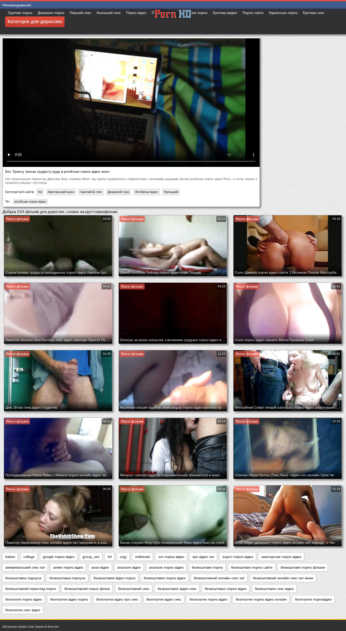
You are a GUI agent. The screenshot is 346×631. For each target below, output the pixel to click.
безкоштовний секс (133, 589)
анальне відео (129, 567)
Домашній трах (118, 192)
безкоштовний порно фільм (87, 589)
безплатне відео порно (69, 599)
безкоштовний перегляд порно (30, 589)
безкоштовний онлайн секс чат (219, 578)
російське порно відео (30, 201)
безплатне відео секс (163, 599)
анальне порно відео (166, 567)
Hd (40, 192)
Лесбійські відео (146, 192)
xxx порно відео (171, 557)
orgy (123, 557)
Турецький (171, 192)
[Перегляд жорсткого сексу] (173, 21)
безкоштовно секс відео (274, 589)
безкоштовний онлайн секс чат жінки (283, 578)
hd (110, 557)
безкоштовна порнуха (67, 578)
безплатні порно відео (23, 599)
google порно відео (58, 557)
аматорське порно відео (281, 557)
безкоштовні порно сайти (252, 567)
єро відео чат (203, 557)
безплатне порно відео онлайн (261, 599)
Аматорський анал (61, 192)
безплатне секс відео (22, 610)
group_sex (91, 557)
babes (10, 557)
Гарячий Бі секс (91, 192)
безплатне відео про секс (117, 599)
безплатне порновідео (313, 599)
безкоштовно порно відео (226, 589)
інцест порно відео (237, 557)
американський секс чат (25, 567)
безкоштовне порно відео (165, 578)
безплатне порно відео (208, 599)
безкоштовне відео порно (114, 578)
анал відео (100, 567)
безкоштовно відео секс (177, 589)
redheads (142, 557)
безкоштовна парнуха (23, 578)
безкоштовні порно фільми (303, 567)
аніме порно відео (68, 567)
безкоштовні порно (207, 567)
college (29, 557)
